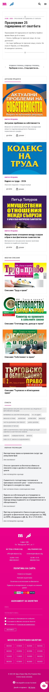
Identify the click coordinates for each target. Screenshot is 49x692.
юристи (29, 436)
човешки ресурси (18, 436)
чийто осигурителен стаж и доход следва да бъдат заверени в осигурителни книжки (22, 431)
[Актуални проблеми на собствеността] (24, 100)
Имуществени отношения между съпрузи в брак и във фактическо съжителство (24, 235)
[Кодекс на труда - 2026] (24, 158)
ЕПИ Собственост (9, 460)
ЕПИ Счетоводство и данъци (13, 474)
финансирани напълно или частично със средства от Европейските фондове (23, 410)
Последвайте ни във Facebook (26, 683)
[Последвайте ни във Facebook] (14, 682)
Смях (11, 18)
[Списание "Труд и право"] (24, 275)
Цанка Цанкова (33, 422)
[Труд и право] (20, 535)
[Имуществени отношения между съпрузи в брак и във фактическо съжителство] (24, 212)
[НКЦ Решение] (28, 535)
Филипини (21, 418)
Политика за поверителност (26, 624)
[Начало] (5, 4)
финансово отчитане (11, 426)
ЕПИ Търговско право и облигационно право (19, 489)
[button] (39, 4)
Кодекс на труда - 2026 (15, 181)
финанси (42, 418)
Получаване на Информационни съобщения (21, 618)
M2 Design (32, 687)
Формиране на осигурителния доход (16, 415)
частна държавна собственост (14, 422)
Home (6, 18)
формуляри (32, 418)
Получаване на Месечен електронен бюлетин (21, 621)
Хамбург (6, 436)
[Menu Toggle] (45, 4)
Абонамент (10, 629)
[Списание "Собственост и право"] (24, 342)
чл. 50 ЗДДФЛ (36, 415)
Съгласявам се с (21, 624)
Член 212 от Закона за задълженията (17, 439)
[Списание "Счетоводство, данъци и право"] (24, 308)
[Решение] (12, 4)
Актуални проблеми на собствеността (22, 123)
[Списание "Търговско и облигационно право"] (24, 375)
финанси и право (9, 418)
